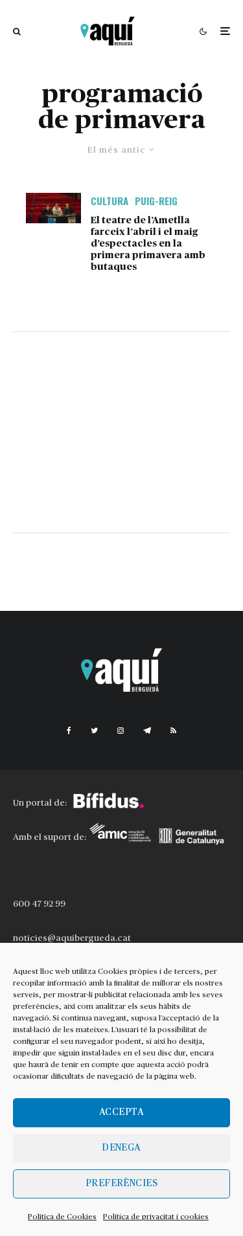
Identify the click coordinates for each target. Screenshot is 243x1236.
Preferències (121, 1183)
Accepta (121, 1112)
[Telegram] (147, 730)
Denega (121, 1148)
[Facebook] (69, 730)
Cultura (109, 200)
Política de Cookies (62, 1216)
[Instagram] (120, 730)
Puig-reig (156, 200)
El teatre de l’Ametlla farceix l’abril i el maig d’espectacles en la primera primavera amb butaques (148, 243)
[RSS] (173, 730)
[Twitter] (94, 730)
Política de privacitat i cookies (156, 1216)
